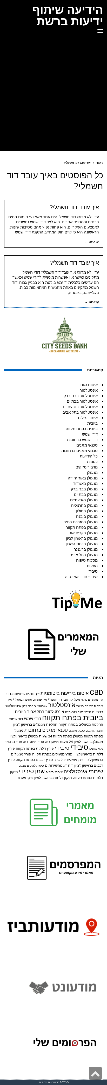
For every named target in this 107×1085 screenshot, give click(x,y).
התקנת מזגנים (94, 730)
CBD (96, 692)
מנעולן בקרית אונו (83, 533)
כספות (92, 461)
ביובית (92, 423)
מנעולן (92, 472)
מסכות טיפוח (87, 560)
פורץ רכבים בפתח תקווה (34, 760)
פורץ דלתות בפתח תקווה (35, 748)
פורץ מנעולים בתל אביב (68, 760)
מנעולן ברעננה (85, 549)
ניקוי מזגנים (96, 748)
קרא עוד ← (92, 241)
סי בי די (62, 748)
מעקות (92, 566)
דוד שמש (16, 719)
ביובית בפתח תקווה (82, 428)
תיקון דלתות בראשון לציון (53, 778)
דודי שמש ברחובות (82, 439)
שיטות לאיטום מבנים (31, 765)
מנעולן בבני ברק (84, 489)
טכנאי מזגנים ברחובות (79, 450)
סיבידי (93, 571)
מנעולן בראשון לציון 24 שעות (81, 742)
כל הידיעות (89, 456)
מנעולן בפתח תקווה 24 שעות (61, 736)
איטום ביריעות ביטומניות (65, 693)
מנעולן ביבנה (87, 516)
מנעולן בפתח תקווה (81, 527)
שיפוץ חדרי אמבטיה (81, 576)
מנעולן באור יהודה (83, 478)
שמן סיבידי (32, 771)
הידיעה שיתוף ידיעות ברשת (67, 15)
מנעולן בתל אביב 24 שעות (20, 742)
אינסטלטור (89, 390)
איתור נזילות (88, 417)
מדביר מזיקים (87, 467)
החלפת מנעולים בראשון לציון (35, 724)
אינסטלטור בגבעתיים (80, 406)
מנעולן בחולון (87, 511)
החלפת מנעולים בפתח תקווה (80, 724)
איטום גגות (89, 385)
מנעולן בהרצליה (84, 505)
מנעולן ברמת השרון (82, 544)
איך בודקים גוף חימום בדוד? (22, 694)
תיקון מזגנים (25, 778)
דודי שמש (90, 434)
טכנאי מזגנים (87, 445)
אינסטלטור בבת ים (82, 401)
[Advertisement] (53, 94)
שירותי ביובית (54, 772)
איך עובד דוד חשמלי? (74, 207)
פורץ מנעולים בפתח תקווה (52, 754)
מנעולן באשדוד (85, 483)
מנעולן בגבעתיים (84, 500)
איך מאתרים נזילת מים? (88, 699)
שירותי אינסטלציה (83, 772)
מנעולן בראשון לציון (82, 538)
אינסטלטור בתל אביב (80, 412)
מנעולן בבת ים (86, 494)
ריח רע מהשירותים (59, 765)
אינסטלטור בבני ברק (81, 396)
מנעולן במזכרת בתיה (80, 522)
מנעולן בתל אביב (84, 555)
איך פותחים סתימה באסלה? (30, 699)
